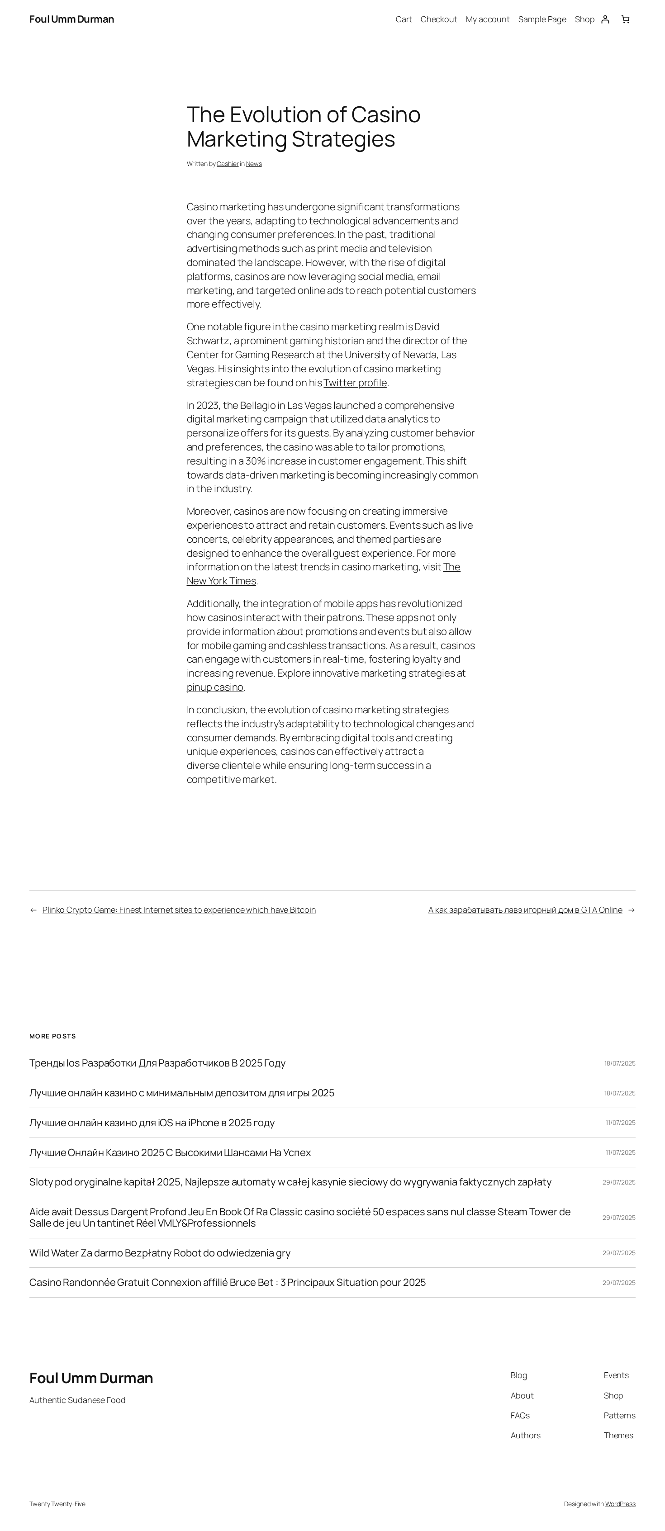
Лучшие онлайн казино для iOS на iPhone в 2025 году (152, 1122)
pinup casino (215, 687)
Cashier (227, 163)
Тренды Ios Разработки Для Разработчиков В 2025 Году (157, 1063)
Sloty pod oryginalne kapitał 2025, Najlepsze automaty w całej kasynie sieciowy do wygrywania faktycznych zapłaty (290, 1182)
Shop (585, 19)
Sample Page (542, 19)
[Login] (605, 19)
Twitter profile (355, 382)
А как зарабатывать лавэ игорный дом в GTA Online (525, 909)
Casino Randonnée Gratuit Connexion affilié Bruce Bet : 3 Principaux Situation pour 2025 (227, 1282)
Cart (404, 19)
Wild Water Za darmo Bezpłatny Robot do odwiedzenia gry (160, 1253)
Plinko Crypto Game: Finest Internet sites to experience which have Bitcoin (179, 909)
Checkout (439, 19)
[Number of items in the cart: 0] (625, 19)
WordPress (620, 1503)
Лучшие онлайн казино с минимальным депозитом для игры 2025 (182, 1093)
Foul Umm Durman (71, 19)
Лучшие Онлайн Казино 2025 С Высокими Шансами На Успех (170, 1152)
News (254, 163)
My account (488, 19)
